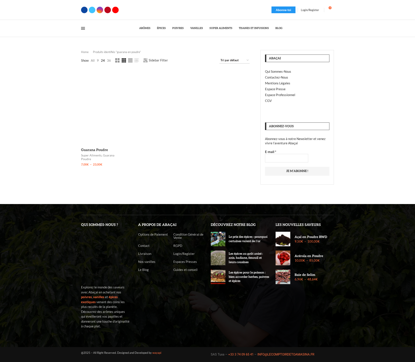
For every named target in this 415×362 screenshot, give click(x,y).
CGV (268, 101)
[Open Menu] (83, 28)
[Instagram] (100, 10)
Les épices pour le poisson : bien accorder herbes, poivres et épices (249, 277)
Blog (279, 28)
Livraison (144, 253)
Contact (144, 245)
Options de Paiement (153, 234)
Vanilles (196, 28)
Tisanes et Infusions (254, 28)
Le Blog (143, 269)
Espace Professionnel (280, 95)
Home (85, 52)
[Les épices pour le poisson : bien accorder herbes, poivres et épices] (218, 277)
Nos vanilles (146, 261)
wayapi (156, 352)
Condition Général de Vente (188, 236)
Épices (161, 28)
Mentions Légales (277, 83)
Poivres (178, 28)
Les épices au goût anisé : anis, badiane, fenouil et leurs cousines (246, 258)
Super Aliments (220, 28)
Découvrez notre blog (233, 225)
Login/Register (184, 253)
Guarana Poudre (94, 150)
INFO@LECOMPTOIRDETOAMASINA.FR (285, 354)
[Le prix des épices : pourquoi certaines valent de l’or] (218, 239)
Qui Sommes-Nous (278, 71)
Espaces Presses (185, 261)
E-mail (270, 152)
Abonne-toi (283, 10)
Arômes (144, 28)
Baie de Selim (305, 275)
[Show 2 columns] (117, 60)
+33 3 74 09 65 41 (241, 354)
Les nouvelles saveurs (298, 225)
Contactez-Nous (276, 77)
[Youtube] (115, 10)
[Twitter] (92, 10)
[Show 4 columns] (130, 60)
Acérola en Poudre (309, 256)
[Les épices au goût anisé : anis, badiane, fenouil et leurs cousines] (218, 258)
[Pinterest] (107, 10)
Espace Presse (275, 89)
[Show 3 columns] (124, 60)
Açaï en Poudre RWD (311, 237)
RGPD (177, 245)
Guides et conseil (185, 269)
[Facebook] (84, 10)
